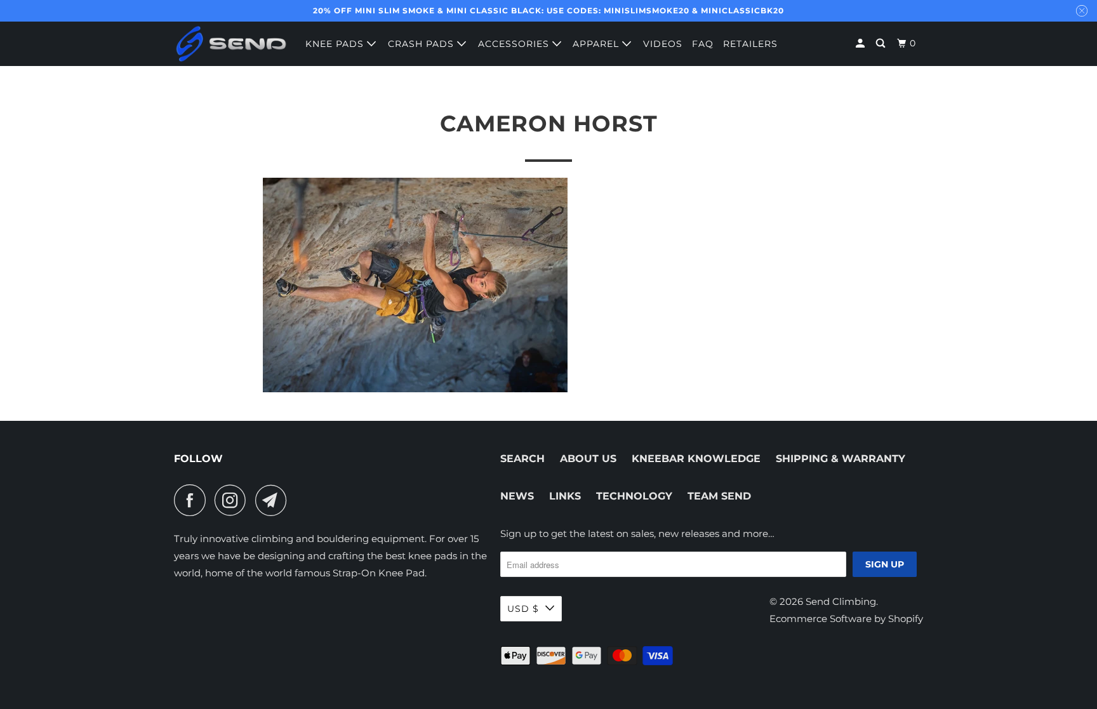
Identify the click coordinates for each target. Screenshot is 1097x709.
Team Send (719, 496)
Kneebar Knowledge (696, 459)
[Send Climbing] (231, 44)
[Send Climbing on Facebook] (193, 500)
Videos (662, 44)
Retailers (750, 44)
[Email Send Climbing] (274, 500)
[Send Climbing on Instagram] (234, 500)
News (517, 496)
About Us (588, 459)
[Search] (882, 43)
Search (522, 459)
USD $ (523, 608)
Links (565, 496)
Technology (634, 496)
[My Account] (861, 43)
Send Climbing (841, 601)
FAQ (703, 44)
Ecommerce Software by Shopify (846, 619)
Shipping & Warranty (840, 459)
